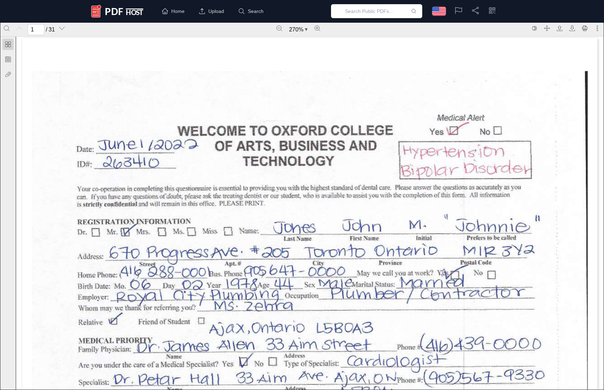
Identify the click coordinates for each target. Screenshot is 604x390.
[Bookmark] (8, 59)
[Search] (6, 28)
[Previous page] (19, 28)
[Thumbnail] (8, 44)
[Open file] (559, 28)
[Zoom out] (279, 28)
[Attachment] (8, 74)
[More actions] (597, 28)
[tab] (8, 45)
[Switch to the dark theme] (534, 28)
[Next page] (61, 28)
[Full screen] (547, 28)
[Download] (572, 28)
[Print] (584, 28)
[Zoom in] (317, 28)
